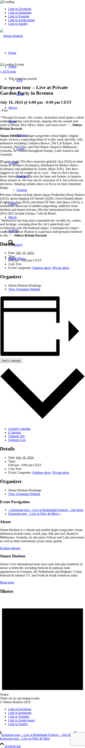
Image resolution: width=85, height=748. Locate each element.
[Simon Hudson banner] (11, 36)
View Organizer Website (24, 289)
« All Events (8, 71)
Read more (7, 582)
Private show (60, 268)
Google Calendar (19, 428)
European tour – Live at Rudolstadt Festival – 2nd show (46, 510)
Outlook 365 (16, 436)
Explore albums (10, 548)
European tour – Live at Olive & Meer (34, 513)
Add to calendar (11, 360)
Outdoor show (41, 268)
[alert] (42, 649)
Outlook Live (17, 440)
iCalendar (14, 432)
